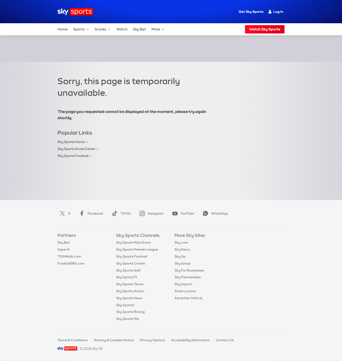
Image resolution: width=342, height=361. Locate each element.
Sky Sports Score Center (76, 148)
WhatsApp (219, 213)
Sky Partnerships (187, 277)
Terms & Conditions (72, 340)
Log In (278, 11)
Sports (79, 29)
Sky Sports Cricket (130, 263)
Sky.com (181, 242)
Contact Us (225, 340)
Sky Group (182, 263)
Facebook (95, 213)
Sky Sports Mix (127, 318)
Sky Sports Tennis (130, 284)
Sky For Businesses (189, 270)
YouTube (187, 213)
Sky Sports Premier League (137, 249)
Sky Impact (183, 284)
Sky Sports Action (130, 291)
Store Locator (185, 291)
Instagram (156, 213)
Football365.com (70, 263)
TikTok (125, 213)
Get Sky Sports (251, 11)
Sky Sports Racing (130, 311)
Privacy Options (152, 340)
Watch (121, 29)
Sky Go (180, 256)
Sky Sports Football (72, 155)
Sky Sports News (129, 298)
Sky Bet (139, 29)
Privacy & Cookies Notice (114, 340)
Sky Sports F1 (126, 277)
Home (62, 29)
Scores (100, 29)
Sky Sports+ (125, 305)
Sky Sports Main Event (133, 242)
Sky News (182, 249)
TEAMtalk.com (69, 256)
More (155, 29)
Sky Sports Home (71, 141)
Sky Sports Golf (128, 270)
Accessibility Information (190, 340)
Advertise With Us (188, 298)
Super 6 (63, 249)
